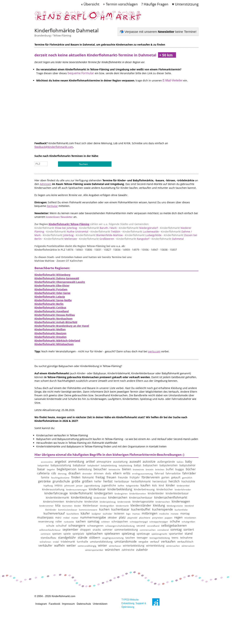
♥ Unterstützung (185, 4)
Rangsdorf (132, 238)
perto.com (154, 351)
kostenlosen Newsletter (59, 216)
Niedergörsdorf (138, 228)
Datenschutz (84, 603)
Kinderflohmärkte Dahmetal (66, 30)
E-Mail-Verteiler (173, 80)
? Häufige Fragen (154, 4)
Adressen (45, 184)
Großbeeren (96, 238)
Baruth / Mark (98, 228)
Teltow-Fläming (62, 35)
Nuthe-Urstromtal (67, 231)
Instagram (41, 603)
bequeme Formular (81, 73)
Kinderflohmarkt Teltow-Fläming (69, 224)
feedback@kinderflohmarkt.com (53, 147)
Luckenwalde (141, 231)
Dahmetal (168, 238)
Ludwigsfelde (143, 235)
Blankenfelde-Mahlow (99, 235)
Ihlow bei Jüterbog (55, 228)
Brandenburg (42, 35)
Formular (52, 206)
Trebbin (105, 231)
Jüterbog (58, 235)
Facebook (54, 603)
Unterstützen (100, 603)
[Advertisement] (116, 116)
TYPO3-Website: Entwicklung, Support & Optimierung (133, 603)
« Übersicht (90, 4)
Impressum (68, 603)
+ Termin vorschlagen (120, 4)
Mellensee (60, 238)
